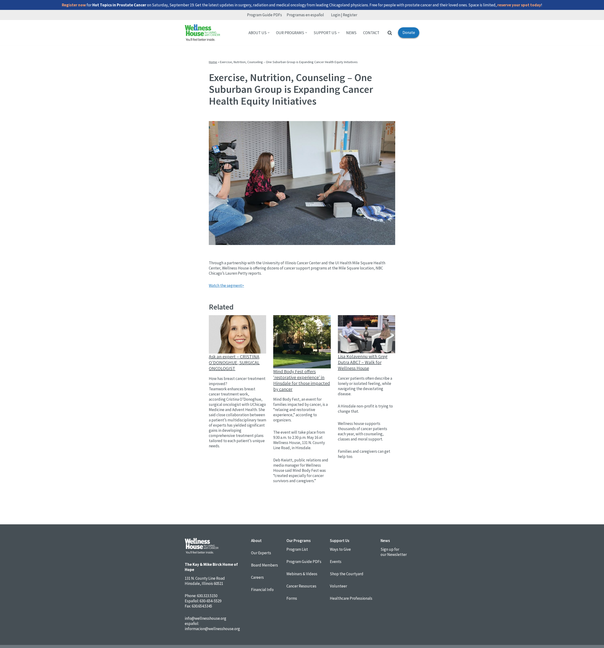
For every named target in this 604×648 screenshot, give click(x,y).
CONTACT (371, 32)
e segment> (234, 285)
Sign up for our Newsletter (394, 552)
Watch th (216, 285)
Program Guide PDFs (264, 14)
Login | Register (344, 14)
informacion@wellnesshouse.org (212, 628)
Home (213, 62)
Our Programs (298, 540)
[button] (268, 32)
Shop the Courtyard (346, 573)
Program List (297, 549)
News (385, 540)
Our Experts (261, 552)
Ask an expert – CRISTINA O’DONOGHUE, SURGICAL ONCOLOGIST (234, 362)
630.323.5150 (207, 595)
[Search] (389, 32)
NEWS (351, 32)
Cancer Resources (301, 586)
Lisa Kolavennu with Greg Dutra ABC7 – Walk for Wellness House (363, 362)
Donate (406, 34)
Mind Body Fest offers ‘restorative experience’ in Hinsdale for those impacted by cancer (301, 380)
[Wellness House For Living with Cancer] (202, 32)
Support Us (339, 540)
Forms (291, 598)
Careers (257, 577)
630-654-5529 (210, 600)
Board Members (264, 565)
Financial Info (262, 589)
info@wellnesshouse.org (205, 618)
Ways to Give (340, 549)
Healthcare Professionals (351, 598)
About (256, 540)
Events (335, 561)
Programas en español (305, 14)
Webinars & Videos (301, 573)
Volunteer (338, 586)
